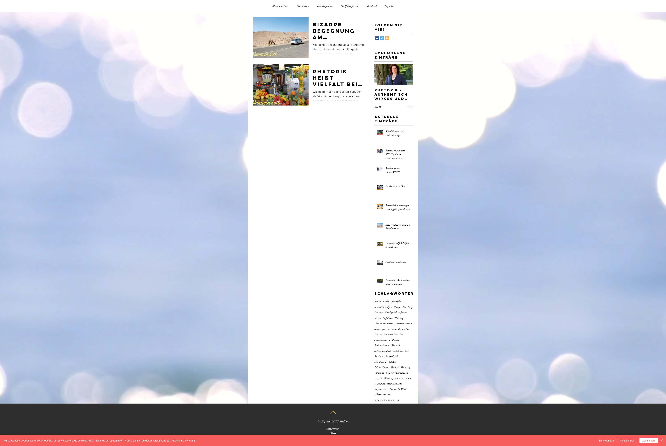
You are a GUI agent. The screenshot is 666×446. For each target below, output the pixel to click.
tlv (398, 400)
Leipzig (378, 334)
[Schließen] (662, 440)
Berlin (386, 301)
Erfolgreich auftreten (396, 312)
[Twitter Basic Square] (382, 38)
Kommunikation (403, 323)
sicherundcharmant (384, 400)
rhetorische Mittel (398, 389)
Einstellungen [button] (606, 440)
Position (396, 339)
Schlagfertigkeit (382, 350)
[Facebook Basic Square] (377, 38)
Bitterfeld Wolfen (383, 307)
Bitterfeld (396, 301)
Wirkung (388, 378)
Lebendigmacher (400, 328)
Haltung (399, 318)
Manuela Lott (391, 334)
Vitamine (379, 372)
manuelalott (380, 389)
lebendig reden (394, 383)
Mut (402, 334)
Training (405, 367)
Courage (378, 312)
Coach (397, 307)
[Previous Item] (380, 74)
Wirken (378, 378)
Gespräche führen (383, 318)
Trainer (395, 367)
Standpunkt (380, 361)
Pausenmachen (382, 339)
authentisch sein (403, 378)
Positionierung (381, 345)
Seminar (378, 356)
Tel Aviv (393, 361)
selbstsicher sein (382, 394)
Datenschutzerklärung (183, 440)
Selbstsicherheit (401, 350)
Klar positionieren (383, 323)
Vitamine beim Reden (397, 372)
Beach (377, 301)
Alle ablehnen (627, 440)
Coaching (408, 307)
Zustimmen (648, 440)
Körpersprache (382, 328)
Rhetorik (395, 345)
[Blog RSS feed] (387, 38)
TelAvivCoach (381, 367)
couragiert (379, 383)
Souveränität (392, 356)
